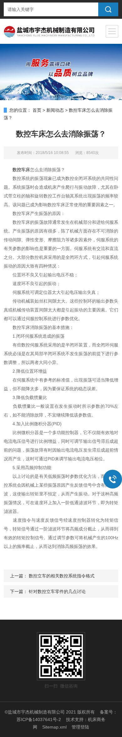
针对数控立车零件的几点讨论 (57, 591)
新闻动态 (55, 110)
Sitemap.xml (54, 726)
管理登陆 (80, 726)
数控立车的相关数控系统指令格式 (61, 575)
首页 (37, 110)
